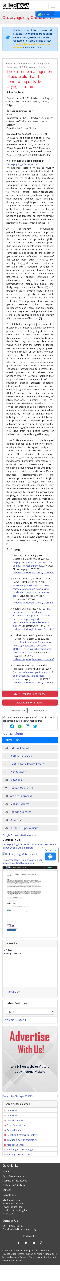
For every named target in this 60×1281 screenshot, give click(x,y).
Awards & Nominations (30, 702)
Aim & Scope (18, 772)
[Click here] (30, 854)
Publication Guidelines (13, 1185)
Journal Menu (12, 733)
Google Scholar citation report (19, 835)
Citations (16, 780)
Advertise (16, 820)
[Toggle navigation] (52, 6)
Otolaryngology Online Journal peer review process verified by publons (26, 861)
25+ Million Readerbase (31, 694)
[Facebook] (19, 1242)
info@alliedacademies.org (23, 1229)
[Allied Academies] (16, 6)
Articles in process (21, 796)
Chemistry (12, 1110)
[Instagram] (41, 1242)
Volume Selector (20, 804)
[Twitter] (26, 1242)
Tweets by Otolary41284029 (17, 1096)
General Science (15, 1130)
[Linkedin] (34, 1242)
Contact (6, 1189)
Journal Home (13, 740)
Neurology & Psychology (20, 1149)
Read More (14, 991)
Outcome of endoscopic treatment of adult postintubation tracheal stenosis (33, 676)
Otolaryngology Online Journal (22, 164)
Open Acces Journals (13, 1176)
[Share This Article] (9, 726)
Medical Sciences (15, 1144)
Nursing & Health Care (18, 1154)
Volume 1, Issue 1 (15, 1020)
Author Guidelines (21, 756)
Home (5, 1171)
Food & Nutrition (16, 1125)
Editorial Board (19, 748)
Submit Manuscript (21, 788)
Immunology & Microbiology (22, 1139)
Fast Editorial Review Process (27, 764)
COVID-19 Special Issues (24, 828)
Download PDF (39, 710)
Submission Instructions (14, 1180)
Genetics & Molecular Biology (22, 1134)
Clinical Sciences (15, 1120)
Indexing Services (20, 812)
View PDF (20, 710)
